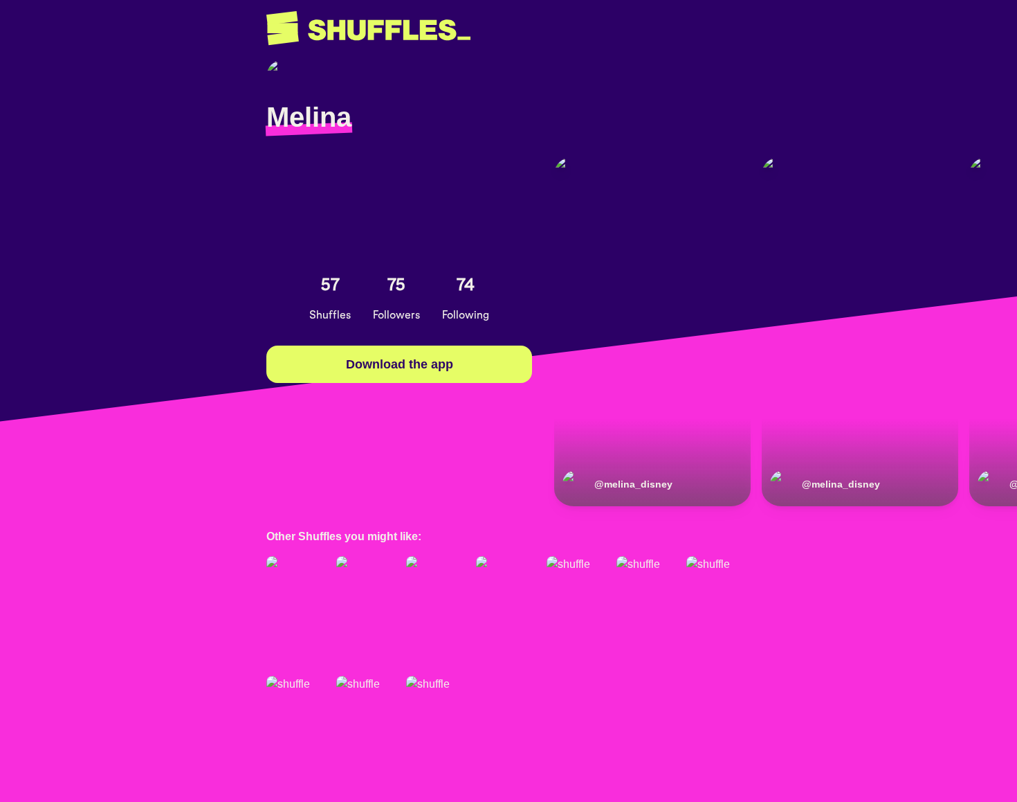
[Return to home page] (368, 28)
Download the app (399, 364)
